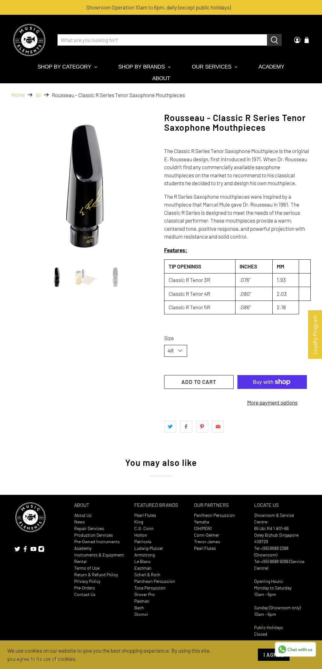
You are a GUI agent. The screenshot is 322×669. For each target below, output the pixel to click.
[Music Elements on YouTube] (33, 550)
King (138, 521)
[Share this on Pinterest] (202, 427)
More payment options (272, 402)
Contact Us (85, 594)
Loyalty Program (315, 334)
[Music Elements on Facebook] (25, 550)
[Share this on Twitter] (170, 427)
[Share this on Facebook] (186, 427)
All (38, 94)
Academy (83, 548)
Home (18, 94)
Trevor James (207, 541)
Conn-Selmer (206, 535)
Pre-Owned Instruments (97, 541)
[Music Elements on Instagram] (41, 550)
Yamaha (201, 521)
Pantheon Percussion (154, 581)
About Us (83, 515)
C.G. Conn (144, 528)
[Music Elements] (29, 40)
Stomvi (141, 614)
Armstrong (144, 554)
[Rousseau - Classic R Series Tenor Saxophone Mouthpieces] (84, 186)
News (79, 521)
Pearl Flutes (145, 515)
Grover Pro (144, 594)
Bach (139, 607)
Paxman (141, 601)
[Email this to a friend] (218, 427)
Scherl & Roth (147, 574)
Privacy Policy (87, 581)
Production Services (93, 535)
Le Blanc (142, 561)
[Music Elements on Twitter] (17, 550)
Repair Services (89, 528)
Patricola (142, 541)
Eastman (143, 568)
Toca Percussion (150, 587)
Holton (140, 535)
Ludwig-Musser (148, 548)
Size (169, 338)
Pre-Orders (84, 587)
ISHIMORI (203, 528)
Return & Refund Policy (96, 574)
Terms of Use (86, 568)
